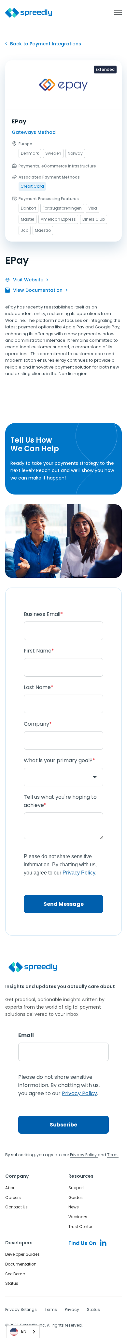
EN (23, 1331)
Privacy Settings (21, 1309)
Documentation (20, 1264)
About (11, 1187)
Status (11, 1283)
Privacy (72, 1309)
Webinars (77, 1217)
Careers (13, 1197)
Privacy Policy (84, 1154)
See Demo (15, 1274)
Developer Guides (22, 1254)
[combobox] (23, 1331)
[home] (28, 13)
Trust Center (80, 1226)
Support (76, 1187)
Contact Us (16, 1207)
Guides (75, 1197)
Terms (51, 1309)
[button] (114, 13)
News (73, 1207)
